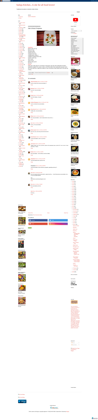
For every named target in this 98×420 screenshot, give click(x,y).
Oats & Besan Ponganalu (75, 257)
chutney (20, 46)
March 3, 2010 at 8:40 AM (41, 109)
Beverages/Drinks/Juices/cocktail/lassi (22, 35)
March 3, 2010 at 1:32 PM (40, 143)
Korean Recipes (22, 83)
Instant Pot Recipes (21, 78)
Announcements (22, 25)
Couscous (21, 50)
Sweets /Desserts (21, 151)
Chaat (20, 43)
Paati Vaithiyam (22, 116)
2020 (73, 191)
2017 (73, 196)
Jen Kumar (33, 143)
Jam (20, 81)
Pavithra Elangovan (34, 102)
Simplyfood (33, 158)
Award (20, 29)
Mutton (20, 105)
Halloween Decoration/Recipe (22, 71)
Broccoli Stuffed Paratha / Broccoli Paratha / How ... (76, 253)
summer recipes (22, 148)
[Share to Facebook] (32, 72)
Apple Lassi (75, 229)
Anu (31, 123)
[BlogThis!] (30, 72)
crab (20, 51)
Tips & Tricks (21, 155)
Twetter (52, 220)
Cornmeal (21, 49)
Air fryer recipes (22, 22)
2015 (73, 199)
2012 (73, 204)
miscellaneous (21, 103)
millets (20, 101)
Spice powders (22, 145)
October (74, 212)
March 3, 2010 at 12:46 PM (42, 136)
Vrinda (32, 95)
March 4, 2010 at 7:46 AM (37, 184)
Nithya (32, 116)
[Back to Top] (94, 418)
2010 (73, 207)
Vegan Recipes (22, 159)
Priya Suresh (33, 109)
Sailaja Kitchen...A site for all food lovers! (35, 5)
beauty (20, 33)
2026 (73, 181)
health (20, 73)
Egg (20, 56)
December (75, 209)
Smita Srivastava (34, 81)
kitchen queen (33, 129)
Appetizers (21, 27)
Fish (20, 61)
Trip (20, 158)
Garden (20, 65)
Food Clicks (21, 64)
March (74, 224)
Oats (32, 74)
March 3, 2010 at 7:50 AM (39, 88)
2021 (73, 189)
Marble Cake (75, 245)
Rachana (32, 88)
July (74, 217)
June (74, 219)
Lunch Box (21, 90)
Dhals (20, 54)
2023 (73, 186)
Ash (31, 172)
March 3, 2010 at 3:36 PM (40, 165)
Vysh (32, 191)
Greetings (21, 68)
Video (20, 162)
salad (20, 134)
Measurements (22, 93)
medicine (21, 97)
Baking (20, 30)
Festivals (21, 60)
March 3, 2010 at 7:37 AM (42, 81)
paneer (20, 118)
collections (21, 47)
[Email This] (29, 72)
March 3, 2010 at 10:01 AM (39, 116)
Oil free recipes (22, 113)
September (75, 214)
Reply (32, 84)
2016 (73, 197)
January (74, 269)
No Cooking (21, 110)
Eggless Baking (22, 57)
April (74, 222)
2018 (73, 194)
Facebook (33, 220)
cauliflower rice (22, 40)
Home (48, 212)
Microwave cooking (21, 100)
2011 (73, 206)
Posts (73, 342)
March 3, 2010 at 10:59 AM (38, 123)
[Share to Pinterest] (33, 72)
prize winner (21, 123)
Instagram (53, 223)
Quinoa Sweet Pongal (75, 249)
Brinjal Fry (75, 230)
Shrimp (20, 137)
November (75, 211)
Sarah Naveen (33, 136)
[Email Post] (52, 72)
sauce (20, 136)
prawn (20, 121)
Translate (75, 33)
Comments (74, 344)
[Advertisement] (48, 21)
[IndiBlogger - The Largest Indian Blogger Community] (22, 402)
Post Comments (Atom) (37, 214)
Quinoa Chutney (76, 225)
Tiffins (20, 154)
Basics (20, 31)
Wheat (20, 166)
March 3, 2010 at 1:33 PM (38, 151)
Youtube (32, 223)
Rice (20, 130)
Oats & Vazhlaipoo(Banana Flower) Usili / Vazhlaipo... (76, 234)
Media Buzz (21, 96)
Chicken (20, 44)
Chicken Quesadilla (75, 265)
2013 (73, 202)
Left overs (21, 85)
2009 (73, 271)
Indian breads (21, 75)
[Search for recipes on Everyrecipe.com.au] (21, 397)
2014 (73, 201)
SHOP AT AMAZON (32, 16)
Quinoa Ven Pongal (75, 240)
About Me (21, 16)
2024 (73, 184)
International (21, 80)
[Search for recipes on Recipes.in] (21, 394)
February (75, 268)
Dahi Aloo (75, 227)
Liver (20, 87)
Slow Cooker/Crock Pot (21, 140)
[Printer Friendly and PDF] (30, 228)
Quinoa (20, 127)
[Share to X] (31, 72)
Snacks (20, 142)
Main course (21, 92)
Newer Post (30, 212)
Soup (20, 144)
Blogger (67, 411)
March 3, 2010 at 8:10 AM (38, 95)
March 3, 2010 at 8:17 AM (43, 102)
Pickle (20, 120)
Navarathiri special (21, 109)
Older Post (66, 212)
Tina (31, 184)
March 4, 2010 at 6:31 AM (37, 172)
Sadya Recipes (22, 132)
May (74, 220)
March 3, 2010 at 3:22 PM (40, 158)
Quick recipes (21, 124)
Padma (32, 151)
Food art (20, 63)
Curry (20, 53)
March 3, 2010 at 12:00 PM (42, 129)
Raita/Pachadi (21, 128)
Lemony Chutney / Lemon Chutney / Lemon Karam (76, 260)
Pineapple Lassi (76, 246)
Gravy (20, 67)
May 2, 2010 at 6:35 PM (37, 191)
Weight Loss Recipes (21, 164)
